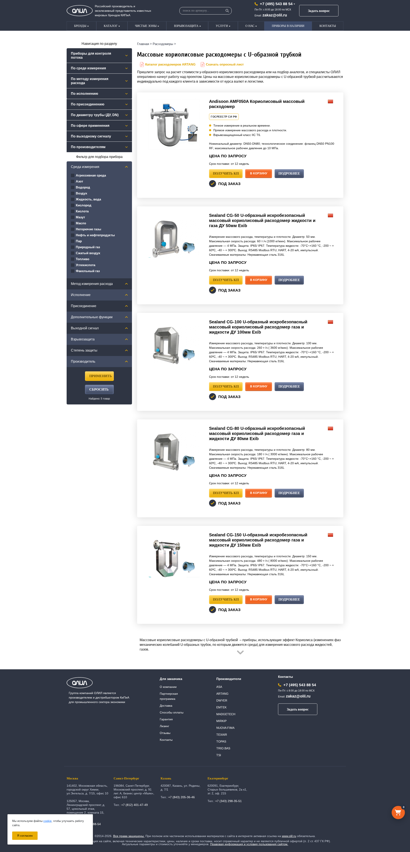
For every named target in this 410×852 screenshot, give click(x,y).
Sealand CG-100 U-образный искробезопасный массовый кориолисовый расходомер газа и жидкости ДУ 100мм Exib (258, 327)
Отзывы (165, 733)
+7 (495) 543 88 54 (276, 4)
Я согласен (25, 835)
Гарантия (166, 719)
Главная (143, 44)
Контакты (327, 26)
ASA (219, 687)
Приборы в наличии (288, 26)
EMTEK (221, 707)
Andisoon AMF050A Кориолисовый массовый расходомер (257, 104)
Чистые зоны (146, 26)
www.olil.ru (289, 836)
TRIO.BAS (223, 748)
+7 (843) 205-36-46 (181, 797)
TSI (218, 755)
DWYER (221, 700)
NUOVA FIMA (225, 727)
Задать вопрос (319, 11)
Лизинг (164, 726)
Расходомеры (163, 44)
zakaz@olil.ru (274, 15)
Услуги (222, 26)
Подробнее (289, 173)
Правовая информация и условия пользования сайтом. (249, 844)
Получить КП (226, 173)
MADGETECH (225, 714)
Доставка (166, 705)
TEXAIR (221, 734)
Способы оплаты (171, 712)
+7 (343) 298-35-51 (228, 801)
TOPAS (221, 741)
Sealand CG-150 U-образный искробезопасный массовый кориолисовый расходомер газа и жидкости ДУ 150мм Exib (258, 539)
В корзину (258, 173)
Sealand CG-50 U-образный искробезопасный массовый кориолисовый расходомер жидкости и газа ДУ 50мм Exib (262, 220)
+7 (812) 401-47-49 (134, 805)
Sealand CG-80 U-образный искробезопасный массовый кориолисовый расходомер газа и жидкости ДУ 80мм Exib (257, 433)
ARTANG (222, 693)
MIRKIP (221, 721)
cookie (47, 821)
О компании (168, 687)
